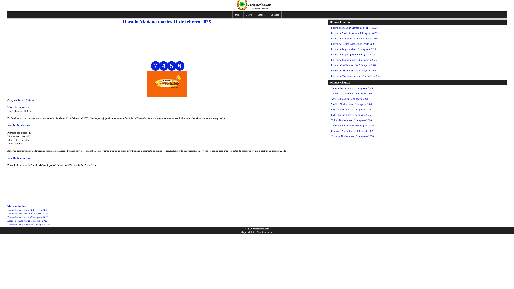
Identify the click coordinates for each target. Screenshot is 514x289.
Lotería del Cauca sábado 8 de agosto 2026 (353, 43)
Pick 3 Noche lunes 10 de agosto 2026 (351, 109)
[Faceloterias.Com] (257, 9)
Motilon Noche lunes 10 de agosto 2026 (352, 104)
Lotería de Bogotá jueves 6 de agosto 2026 (353, 54)
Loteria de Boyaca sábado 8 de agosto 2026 (353, 49)
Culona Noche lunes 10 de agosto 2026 (351, 120)
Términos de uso (265, 232)
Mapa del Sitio (248, 232)
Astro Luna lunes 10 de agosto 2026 (350, 98)
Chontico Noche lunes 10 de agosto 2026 (352, 136)
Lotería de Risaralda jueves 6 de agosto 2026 (354, 59)
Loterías (261, 14)
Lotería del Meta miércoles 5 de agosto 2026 (354, 70)
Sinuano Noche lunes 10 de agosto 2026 (352, 88)
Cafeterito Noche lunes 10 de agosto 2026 (352, 125)
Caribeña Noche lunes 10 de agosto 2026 (352, 93)
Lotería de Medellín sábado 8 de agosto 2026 (354, 33)
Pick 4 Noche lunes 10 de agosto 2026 (351, 114)
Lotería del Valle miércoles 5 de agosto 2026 (354, 65)
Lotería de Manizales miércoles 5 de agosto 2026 (356, 76)
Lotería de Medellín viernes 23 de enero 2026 (354, 27)
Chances (275, 14)
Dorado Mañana (26, 100)
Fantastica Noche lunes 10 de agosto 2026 (352, 131)
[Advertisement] (167, 42)
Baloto (249, 14)
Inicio (238, 14)
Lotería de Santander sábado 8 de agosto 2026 (354, 38)
